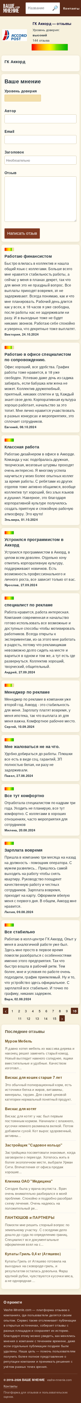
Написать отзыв (22, 233)
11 (20, 1018)
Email (9, 131)
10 (74, 1010)
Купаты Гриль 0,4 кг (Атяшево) (33, 1253)
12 (28, 1018)
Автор (10, 110)
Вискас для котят (20, 1108)
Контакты (11, 1386)
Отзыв (10, 172)
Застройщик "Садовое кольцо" (33, 1145)
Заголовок (14, 152)
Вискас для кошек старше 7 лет (33, 1077)
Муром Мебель (18, 1041)
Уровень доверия (20, 91)
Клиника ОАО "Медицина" (29, 1181)
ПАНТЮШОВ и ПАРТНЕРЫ (29, 1217)
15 (54, 1018)
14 (45, 1018)
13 (37, 1018)
